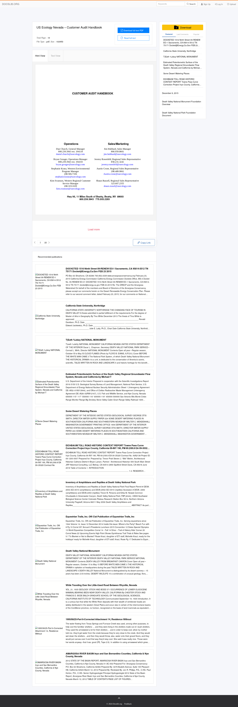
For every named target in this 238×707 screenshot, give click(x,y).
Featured (168, 34)
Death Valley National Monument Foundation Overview (181, 103)
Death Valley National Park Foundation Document (179, 114)
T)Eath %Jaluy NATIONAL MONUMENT (86, 339)
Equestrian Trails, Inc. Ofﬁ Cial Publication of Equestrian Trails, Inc (100, 516)
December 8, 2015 (170, 93)
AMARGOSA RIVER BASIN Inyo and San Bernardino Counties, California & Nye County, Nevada (107, 655)
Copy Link (145, 242)
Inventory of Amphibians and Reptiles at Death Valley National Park (101, 482)
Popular (196, 34)
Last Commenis (182, 34)
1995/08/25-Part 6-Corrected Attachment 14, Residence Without (98, 619)
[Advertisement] (119, 15)
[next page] (49, 242)
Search (192, 4)
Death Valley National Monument (83, 550)
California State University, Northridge (85, 305)
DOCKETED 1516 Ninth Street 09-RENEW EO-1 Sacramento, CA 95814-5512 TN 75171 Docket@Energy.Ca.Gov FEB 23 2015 (107, 270)
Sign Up (206, 4)
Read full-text (130, 38)
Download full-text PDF (134, 30)
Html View (40, 55)
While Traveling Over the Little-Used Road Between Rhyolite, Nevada (101, 585)
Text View (55, 55)
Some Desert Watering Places (81, 411)
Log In (220, 4)
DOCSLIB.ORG (10, 4)
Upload (232, 4)
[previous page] (35, 242)
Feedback (128, 704)
